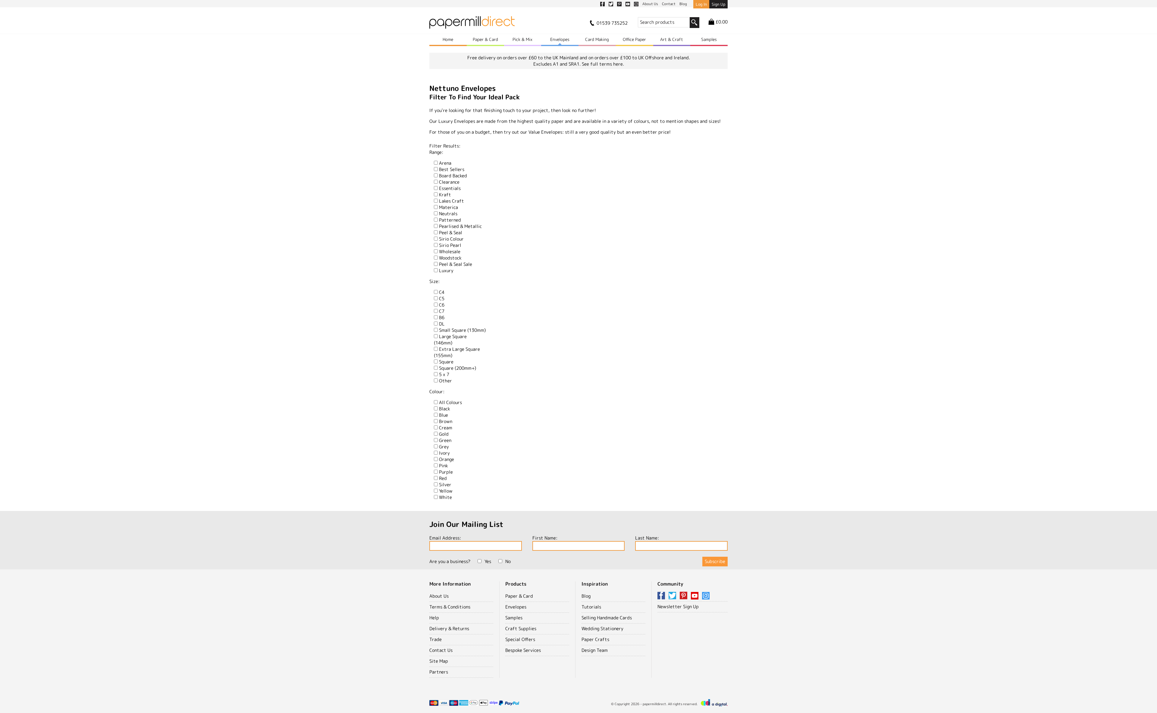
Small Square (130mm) (462, 330)
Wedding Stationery (602, 628)
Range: (436, 152)
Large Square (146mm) (450, 339)
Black (444, 409)
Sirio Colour (451, 239)
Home (448, 39)
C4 (441, 292)
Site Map (438, 661)
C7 (441, 311)
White (445, 497)
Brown (445, 421)
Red (443, 478)
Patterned (450, 220)
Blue (443, 415)
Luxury (446, 270)
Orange (446, 459)
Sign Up (718, 4)
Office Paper (634, 39)
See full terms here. (603, 64)
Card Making (597, 39)
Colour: (436, 391)
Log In (701, 4)
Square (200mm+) (457, 368)
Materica (448, 207)
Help (434, 618)
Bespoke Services (523, 650)
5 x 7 (444, 374)
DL (442, 324)
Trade (435, 639)
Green (445, 440)
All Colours (450, 402)
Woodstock (450, 258)
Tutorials (591, 607)
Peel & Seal (450, 232)
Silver (445, 484)
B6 (441, 317)
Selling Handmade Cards (607, 618)
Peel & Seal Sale (455, 264)
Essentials (450, 188)
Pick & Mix (522, 39)
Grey (444, 447)
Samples (709, 39)
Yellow (446, 491)
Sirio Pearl (450, 245)
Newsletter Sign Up (678, 606)
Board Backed (453, 176)
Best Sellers (451, 169)
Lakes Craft (451, 201)
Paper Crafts (595, 639)
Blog (586, 596)
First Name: (544, 538)
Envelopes (559, 39)
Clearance (449, 182)
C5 (441, 298)
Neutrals (448, 213)
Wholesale (449, 251)
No (508, 561)
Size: (434, 281)
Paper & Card (485, 39)
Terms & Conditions (449, 607)
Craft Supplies (520, 628)
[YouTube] (696, 596)
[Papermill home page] (472, 24)
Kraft (445, 194)
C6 (441, 305)
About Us (439, 596)
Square (446, 362)
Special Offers (520, 639)
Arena (445, 163)
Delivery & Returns (449, 628)
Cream (445, 428)
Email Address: (445, 538)
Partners (438, 672)
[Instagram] (706, 596)
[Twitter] (673, 596)
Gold (444, 434)
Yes (487, 561)
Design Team (595, 650)
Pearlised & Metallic (460, 226)
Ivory (444, 453)
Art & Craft (671, 39)
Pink (443, 465)
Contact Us (441, 650)
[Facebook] (662, 596)
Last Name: (647, 538)
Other (445, 381)
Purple (446, 472)
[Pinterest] (684, 596)
